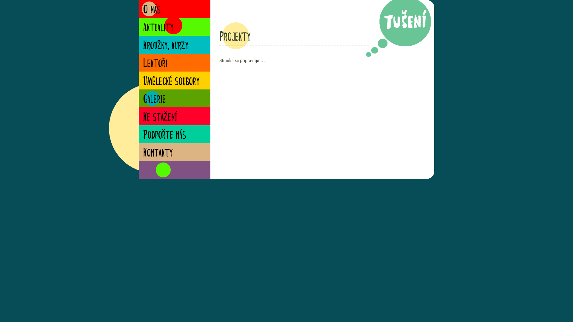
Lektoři (155, 63)
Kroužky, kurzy (166, 46)
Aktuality (158, 28)
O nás (152, 10)
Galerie (154, 99)
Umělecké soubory (171, 81)
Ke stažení (160, 117)
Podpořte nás (164, 135)
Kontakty (158, 153)
